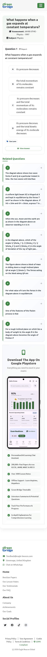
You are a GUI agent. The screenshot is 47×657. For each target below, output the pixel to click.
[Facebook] (12, 625)
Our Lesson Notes (11, 581)
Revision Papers (10, 577)
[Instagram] (25, 625)
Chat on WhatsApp (14, 565)
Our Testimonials (10, 586)
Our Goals (7, 611)
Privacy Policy (10, 639)
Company (7, 603)
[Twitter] (5, 625)
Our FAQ (6, 590)
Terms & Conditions (22, 642)
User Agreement (26, 639)
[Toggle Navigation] (40, 5)
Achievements (9, 607)
